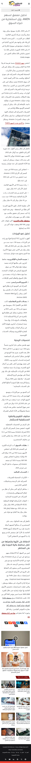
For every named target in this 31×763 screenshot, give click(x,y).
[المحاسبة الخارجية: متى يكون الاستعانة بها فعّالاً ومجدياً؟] (23, 716)
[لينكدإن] (17, 623)
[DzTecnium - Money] (15, 3)
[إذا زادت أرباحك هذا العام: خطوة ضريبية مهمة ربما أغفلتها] (23, 732)
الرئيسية (17, 10)
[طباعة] (15, 625)
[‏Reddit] (9, 623)
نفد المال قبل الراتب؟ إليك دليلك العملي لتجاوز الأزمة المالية (24, 691)
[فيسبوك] (25, 623)
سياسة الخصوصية (6, 752)
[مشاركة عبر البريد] (5, 623)
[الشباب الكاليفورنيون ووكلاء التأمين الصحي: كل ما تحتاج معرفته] (8, 716)
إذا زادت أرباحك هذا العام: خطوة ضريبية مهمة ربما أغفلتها (24, 739)
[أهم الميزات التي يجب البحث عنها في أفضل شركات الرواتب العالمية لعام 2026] (8, 701)
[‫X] (21, 623)
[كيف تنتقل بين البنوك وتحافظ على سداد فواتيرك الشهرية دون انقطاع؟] (8, 732)
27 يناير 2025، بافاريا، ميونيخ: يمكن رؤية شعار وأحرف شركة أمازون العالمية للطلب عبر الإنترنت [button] (16, 44)
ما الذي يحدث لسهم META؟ (14, 123)
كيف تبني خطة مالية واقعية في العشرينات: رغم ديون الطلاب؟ (23, 708)
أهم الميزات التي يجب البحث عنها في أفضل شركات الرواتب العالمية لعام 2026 (8, 708)
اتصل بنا (27, 752)
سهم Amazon (19, 63)
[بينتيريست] (13, 623)
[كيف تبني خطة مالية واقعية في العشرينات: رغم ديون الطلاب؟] (23, 701)
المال (12, 10)
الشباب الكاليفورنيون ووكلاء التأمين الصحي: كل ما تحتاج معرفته (8, 723)
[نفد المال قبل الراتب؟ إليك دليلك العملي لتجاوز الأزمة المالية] (23, 684)
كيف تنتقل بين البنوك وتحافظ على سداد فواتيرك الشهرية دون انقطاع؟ (8, 739)
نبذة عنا (17, 752)
